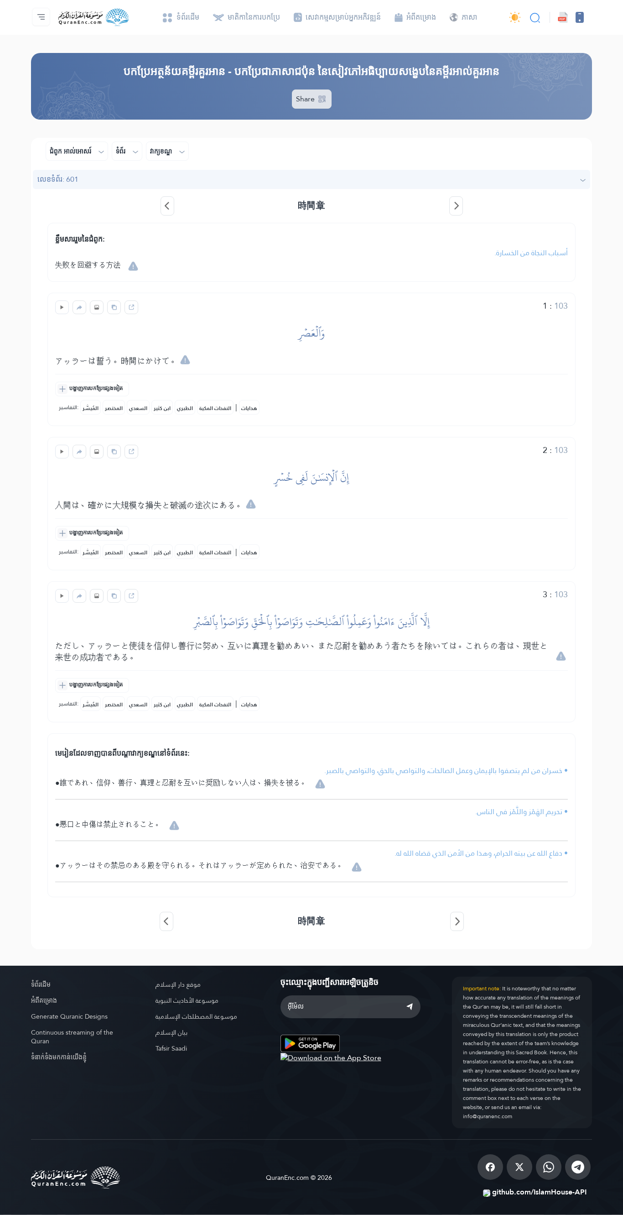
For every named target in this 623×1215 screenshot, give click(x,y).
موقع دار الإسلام (178, 984)
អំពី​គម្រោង (44, 1000)
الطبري (185, 408)
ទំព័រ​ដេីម (41, 984)
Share (306, 98)
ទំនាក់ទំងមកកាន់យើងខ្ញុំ (59, 1057)
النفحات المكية (215, 408)
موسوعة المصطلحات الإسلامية (196, 1016)
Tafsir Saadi (171, 1048)
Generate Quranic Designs (69, 1016)
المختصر (114, 408)
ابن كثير (162, 408)
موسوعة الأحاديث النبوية (187, 1000)
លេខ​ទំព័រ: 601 (57, 179)
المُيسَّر (91, 408)
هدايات (249, 408)
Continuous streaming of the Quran (72, 1036)
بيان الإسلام (171, 1032)
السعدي (138, 408)
